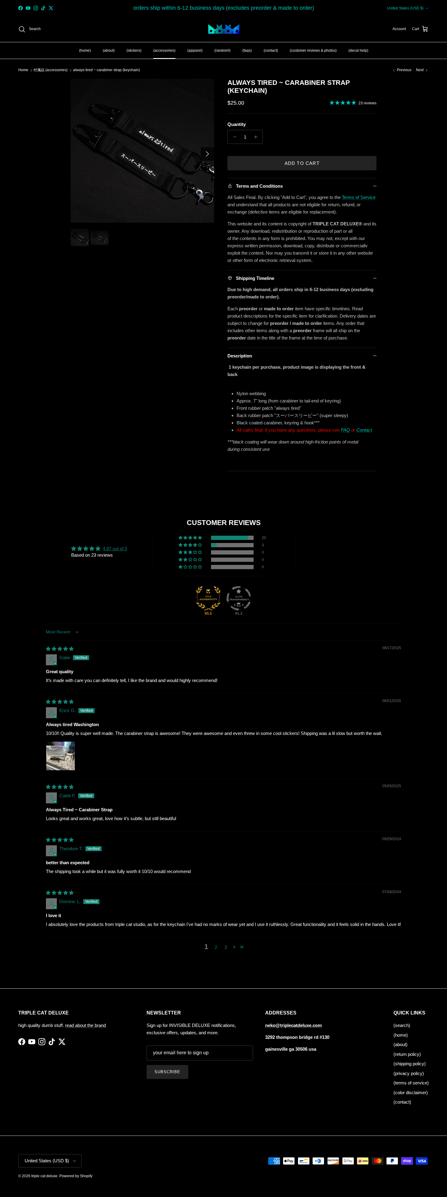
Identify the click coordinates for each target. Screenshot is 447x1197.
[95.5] (208, 598)
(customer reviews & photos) (313, 50)
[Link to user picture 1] (60, 756)
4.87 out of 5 (115, 548)
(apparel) (195, 50)
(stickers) (133, 50)
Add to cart (302, 163)
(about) (109, 50)
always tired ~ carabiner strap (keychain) (106, 70)
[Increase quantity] (257, 137)
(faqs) (247, 50)
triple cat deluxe (44, 1176)
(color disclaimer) (410, 1092)
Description (239, 355)
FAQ (345, 430)
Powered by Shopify (75, 1176)
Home (23, 70)
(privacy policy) (408, 1073)
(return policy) (407, 1054)
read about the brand (85, 1025)
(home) (85, 50)
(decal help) (358, 50)
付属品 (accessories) (50, 70)
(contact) (271, 50)
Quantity (236, 124)
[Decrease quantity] (233, 137)
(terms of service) (411, 1082)
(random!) (222, 50)
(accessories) (164, 50)
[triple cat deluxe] (223, 29)
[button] (190, 538)
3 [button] (225, 947)
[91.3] (239, 598)
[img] (60, 648)
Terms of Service (359, 197)
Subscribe (167, 1072)
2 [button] (216, 947)
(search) (401, 1025)
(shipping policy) (409, 1063)
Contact (364, 430)
